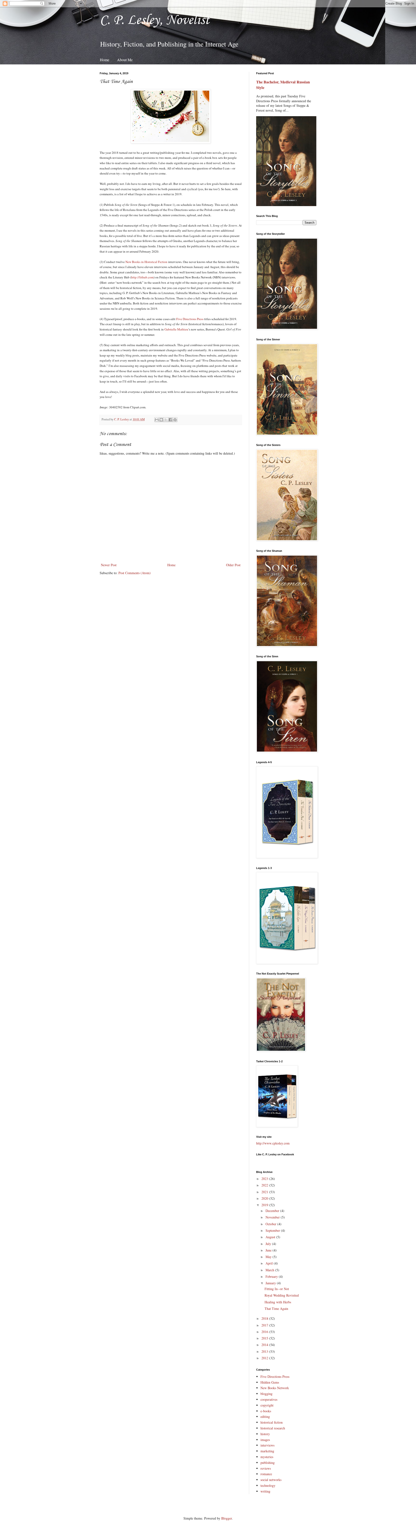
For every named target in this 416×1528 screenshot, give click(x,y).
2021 (265, 1192)
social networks (270, 1479)
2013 (265, 1351)
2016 (265, 1331)
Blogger (226, 1518)
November (273, 1217)
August (271, 1237)
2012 (265, 1358)
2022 (265, 1185)
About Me (125, 59)
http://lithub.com (142, 277)
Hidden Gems (269, 1382)
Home (104, 59)
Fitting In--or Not (277, 1288)
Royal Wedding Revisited (282, 1295)
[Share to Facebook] (170, 419)
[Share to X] (165, 419)
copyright (266, 1405)
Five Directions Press (189, 319)
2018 (265, 1318)
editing (265, 1416)
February (272, 1276)
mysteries (266, 1456)
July (269, 1243)
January (271, 1283)
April (270, 1263)
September (273, 1230)
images (265, 1439)
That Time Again (276, 1308)
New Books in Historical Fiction (146, 262)
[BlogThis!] (161, 419)
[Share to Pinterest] (175, 419)
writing (265, 1491)
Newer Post (109, 565)
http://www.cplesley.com (273, 1143)
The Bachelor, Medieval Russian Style (283, 84)
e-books (265, 1411)
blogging (266, 1393)
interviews (267, 1445)
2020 (265, 1198)
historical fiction (271, 1422)
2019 (265, 1205)
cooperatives (268, 1399)
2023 (265, 1178)
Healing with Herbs (278, 1302)
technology (267, 1485)
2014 (265, 1344)
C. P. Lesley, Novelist (154, 20)
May (269, 1256)
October (271, 1224)
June (269, 1250)
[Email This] (156, 419)
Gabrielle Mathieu (176, 329)
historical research (272, 1428)
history (265, 1434)
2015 (265, 1338)
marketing (267, 1451)
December (273, 1210)
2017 (265, 1325)
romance (266, 1474)
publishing (267, 1462)
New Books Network (274, 1388)
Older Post (233, 565)
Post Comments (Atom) (134, 573)
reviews (265, 1468)
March (270, 1270)
